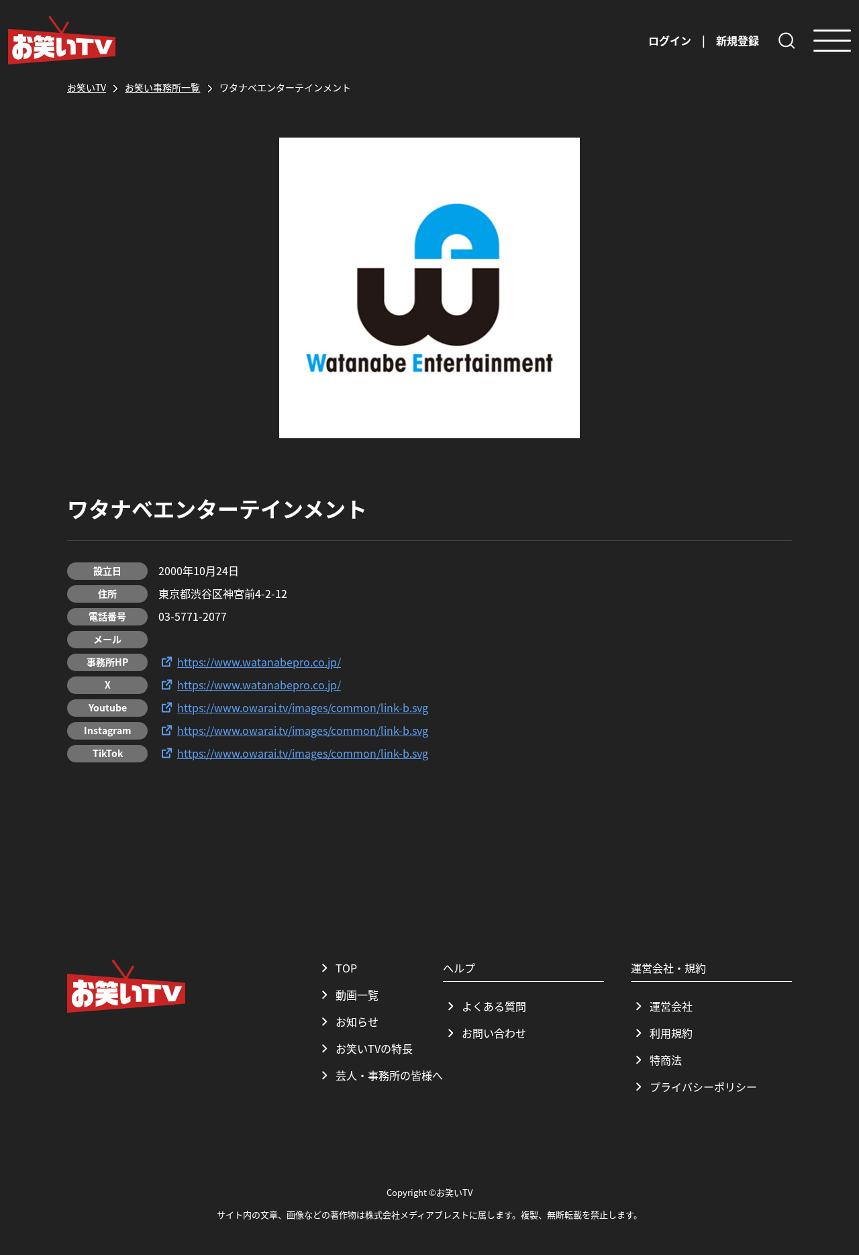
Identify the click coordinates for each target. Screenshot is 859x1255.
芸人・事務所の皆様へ (389, 1075)
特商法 (666, 1060)
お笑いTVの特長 (374, 1048)
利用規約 (671, 1033)
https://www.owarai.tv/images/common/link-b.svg (302, 707)
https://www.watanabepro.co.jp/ (259, 662)
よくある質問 (494, 1006)
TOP (346, 968)
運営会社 (671, 1006)
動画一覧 (357, 995)
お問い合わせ (494, 1033)
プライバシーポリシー (703, 1086)
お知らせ (357, 1021)
